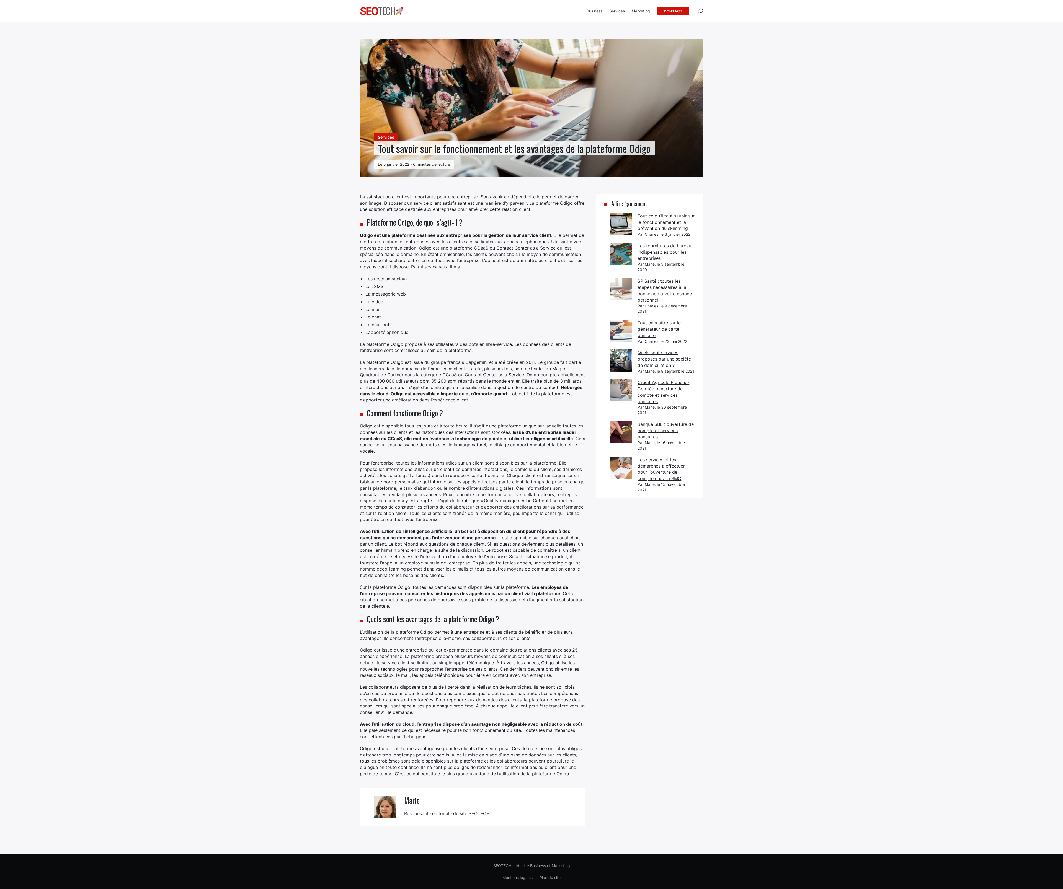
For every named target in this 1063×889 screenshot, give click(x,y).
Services (617, 11)
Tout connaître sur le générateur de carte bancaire (659, 329)
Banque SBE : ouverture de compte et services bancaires (666, 430)
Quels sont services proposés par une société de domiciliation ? (664, 359)
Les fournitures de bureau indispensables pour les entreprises (664, 252)
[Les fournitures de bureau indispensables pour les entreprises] (621, 254)
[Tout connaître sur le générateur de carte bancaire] (621, 331)
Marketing (641, 11)
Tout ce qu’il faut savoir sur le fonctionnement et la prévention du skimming (666, 222)
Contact (673, 11)
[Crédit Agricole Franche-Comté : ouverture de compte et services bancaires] (621, 390)
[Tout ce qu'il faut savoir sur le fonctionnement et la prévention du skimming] (621, 224)
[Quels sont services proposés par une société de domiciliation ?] (621, 360)
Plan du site (550, 877)
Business (594, 11)
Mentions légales (517, 877)
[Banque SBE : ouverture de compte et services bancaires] (621, 432)
